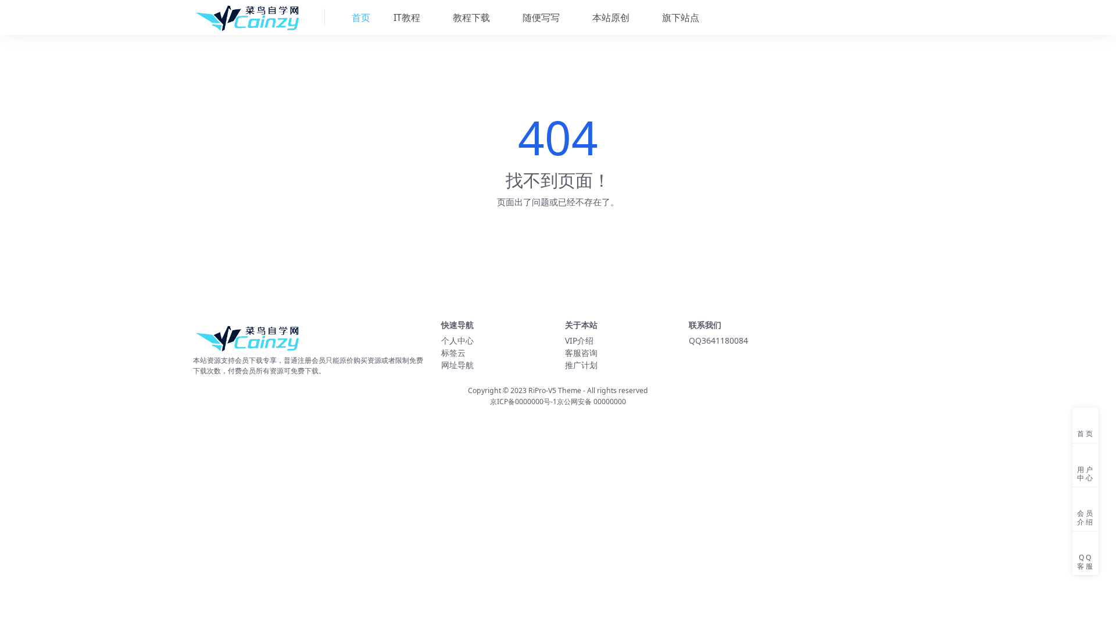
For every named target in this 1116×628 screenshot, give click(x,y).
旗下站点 (679, 17)
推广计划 (581, 364)
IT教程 (405, 17)
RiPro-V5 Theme (554, 390)
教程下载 (470, 17)
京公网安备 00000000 (591, 401)
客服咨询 (581, 352)
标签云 (453, 352)
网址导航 (457, 364)
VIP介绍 (579, 340)
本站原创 (609, 17)
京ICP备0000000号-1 (523, 401)
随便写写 (540, 17)
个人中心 (457, 340)
